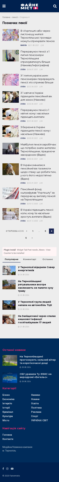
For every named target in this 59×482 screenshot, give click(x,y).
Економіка (8, 399)
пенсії (15, 17)
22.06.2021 (33, 87)
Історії (6, 407)
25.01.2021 (33, 183)
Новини (35, 399)
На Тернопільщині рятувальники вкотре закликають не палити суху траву (35, 286)
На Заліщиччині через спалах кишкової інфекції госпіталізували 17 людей (37, 319)
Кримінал (7, 412)
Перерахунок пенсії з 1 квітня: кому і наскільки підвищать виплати (34, 113)
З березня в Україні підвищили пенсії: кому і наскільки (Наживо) (35, 131)
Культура (7, 416)
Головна (6, 17)
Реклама (36, 412)
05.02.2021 (33, 159)
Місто (5, 420)
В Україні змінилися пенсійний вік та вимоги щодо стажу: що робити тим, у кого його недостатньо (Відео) (38, 171)
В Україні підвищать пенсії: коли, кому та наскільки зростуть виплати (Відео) (36, 213)
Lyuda (23, 69)
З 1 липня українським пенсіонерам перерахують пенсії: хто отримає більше (37, 79)
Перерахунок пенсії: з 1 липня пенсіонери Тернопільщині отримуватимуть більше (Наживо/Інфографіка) (35, 58)
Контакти (7, 439)
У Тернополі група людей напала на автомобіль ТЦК (35, 303)
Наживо (35, 395)
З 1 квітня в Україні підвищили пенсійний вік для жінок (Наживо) (36, 96)
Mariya (23, 45)
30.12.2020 (33, 204)
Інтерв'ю (7, 403)
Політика (36, 407)
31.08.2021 (34, 45)
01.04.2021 (33, 121)
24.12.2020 (33, 221)
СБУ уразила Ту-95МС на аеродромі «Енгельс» (35, 376)
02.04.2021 (33, 104)
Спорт (34, 416)
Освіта (35, 403)
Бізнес (6, 395)
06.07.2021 (33, 69)
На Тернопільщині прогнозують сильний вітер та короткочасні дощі (38, 359)
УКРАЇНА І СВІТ (39, 420)
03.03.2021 (33, 138)
